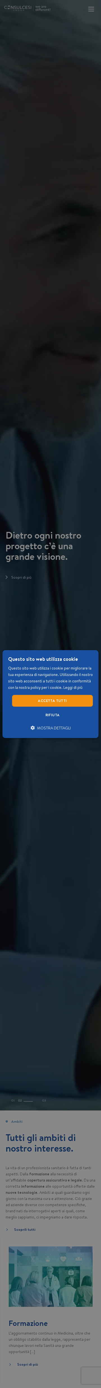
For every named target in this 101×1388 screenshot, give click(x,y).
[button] (51, 728)
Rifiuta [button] (52, 714)
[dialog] (50, 694)
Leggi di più (72, 687)
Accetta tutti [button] (52, 700)
